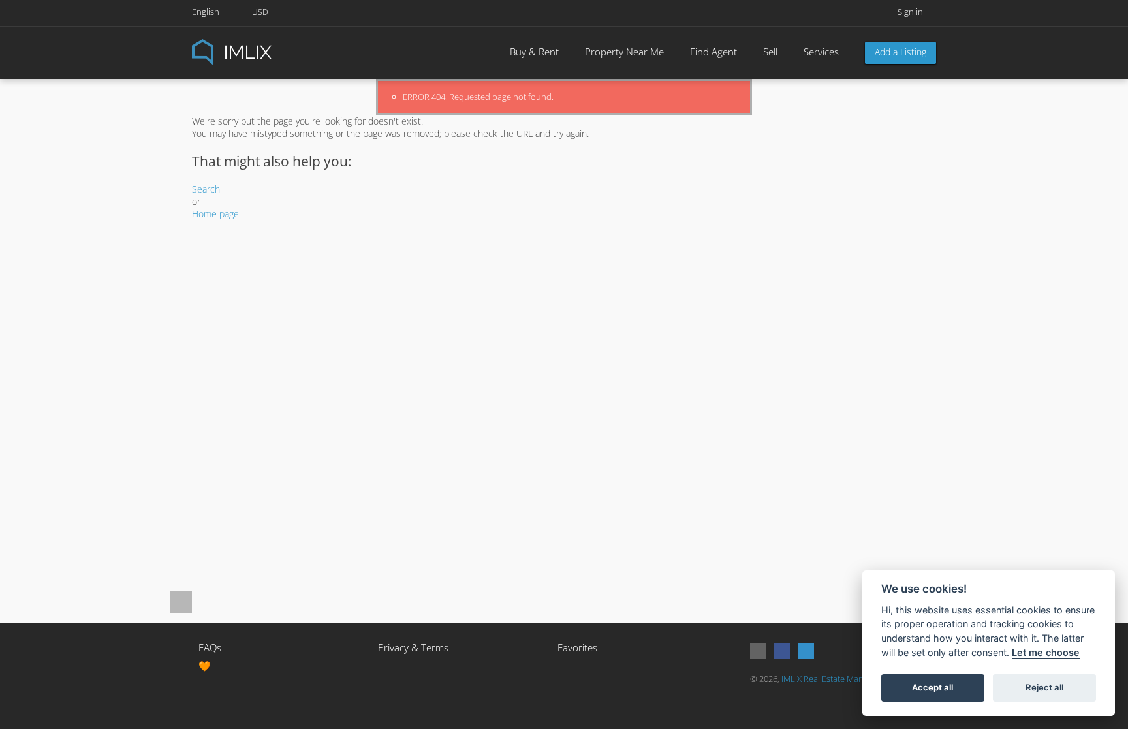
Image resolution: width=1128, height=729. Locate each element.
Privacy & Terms (413, 647)
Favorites (577, 647)
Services (821, 51)
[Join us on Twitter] (806, 651)
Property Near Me (624, 51)
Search (206, 189)
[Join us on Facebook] (782, 651)
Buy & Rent (534, 51)
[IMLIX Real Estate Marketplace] (264, 51)
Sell (770, 51)
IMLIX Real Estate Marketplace (837, 679)
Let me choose (1046, 652)
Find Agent (713, 51)
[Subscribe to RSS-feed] (758, 651)
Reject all (1044, 687)
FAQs (209, 647)
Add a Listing (900, 52)
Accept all (932, 687)
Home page (215, 214)
